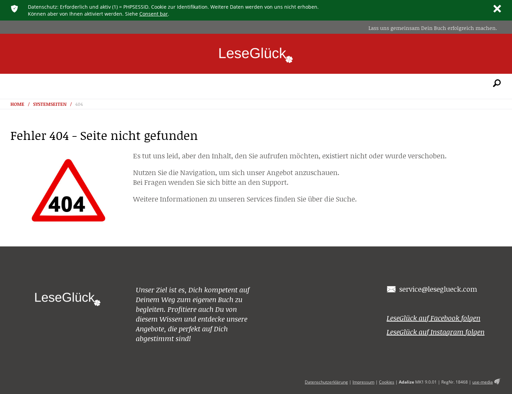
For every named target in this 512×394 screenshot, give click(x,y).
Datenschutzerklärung (326, 382)
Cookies (386, 382)
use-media (482, 382)
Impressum (363, 382)
